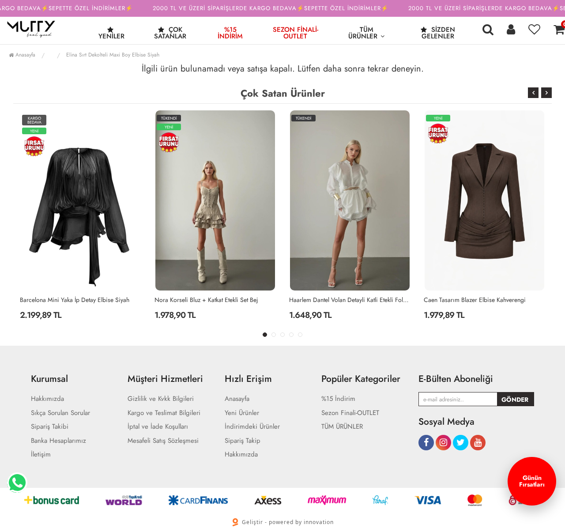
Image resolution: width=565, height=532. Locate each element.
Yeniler (111, 36)
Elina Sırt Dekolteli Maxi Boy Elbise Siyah (112, 55)
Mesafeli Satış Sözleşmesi (163, 440)
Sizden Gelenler (438, 33)
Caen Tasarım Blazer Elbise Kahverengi (475, 299)
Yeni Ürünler (242, 413)
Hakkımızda (47, 399)
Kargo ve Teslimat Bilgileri (164, 413)
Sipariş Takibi (49, 426)
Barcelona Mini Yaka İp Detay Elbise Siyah (74, 299)
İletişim (41, 454)
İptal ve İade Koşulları (158, 426)
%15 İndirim (230, 33)
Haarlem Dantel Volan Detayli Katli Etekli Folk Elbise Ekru (350, 299)
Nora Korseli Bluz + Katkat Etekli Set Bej (206, 299)
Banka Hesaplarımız (58, 440)
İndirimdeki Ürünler (252, 426)
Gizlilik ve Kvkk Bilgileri (161, 399)
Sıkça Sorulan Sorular (60, 413)
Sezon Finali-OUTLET (295, 33)
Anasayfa (24, 55)
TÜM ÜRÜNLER (362, 33)
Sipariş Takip (242, 440)
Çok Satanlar (170, 33)
